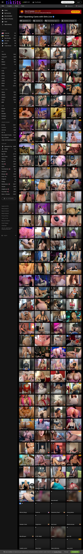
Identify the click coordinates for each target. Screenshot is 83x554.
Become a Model (6, 220)
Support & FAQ (5, 206)
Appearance (25, 20)
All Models (4, 225)
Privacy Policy (5, 215)
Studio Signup (5, 223)
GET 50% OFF (75, 11)
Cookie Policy (57, 552)
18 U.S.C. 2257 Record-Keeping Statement (7, 228)
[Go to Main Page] (13, 2)
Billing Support (5, 208)
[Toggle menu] (2, 2)
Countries (38, 20)
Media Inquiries (5, 213)
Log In (78, 2)
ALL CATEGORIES (10, 198)
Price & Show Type (52, 20)
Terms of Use (5, 218)
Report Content (5, 211)
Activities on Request (69, 20)
